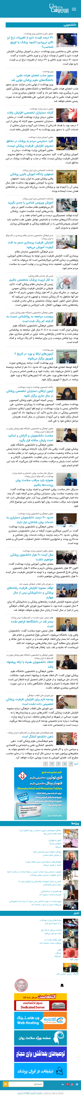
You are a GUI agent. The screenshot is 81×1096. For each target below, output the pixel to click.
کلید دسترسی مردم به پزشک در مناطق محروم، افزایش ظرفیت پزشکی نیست (29, 143)
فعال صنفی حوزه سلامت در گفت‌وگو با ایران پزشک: (32, 617)
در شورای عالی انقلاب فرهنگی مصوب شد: (36, 584)
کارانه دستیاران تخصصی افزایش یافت (30, 112)
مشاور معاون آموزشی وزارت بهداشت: (37, 551)
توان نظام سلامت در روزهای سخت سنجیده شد (50, 941)
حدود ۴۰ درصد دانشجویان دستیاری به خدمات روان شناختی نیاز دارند (29, 520)
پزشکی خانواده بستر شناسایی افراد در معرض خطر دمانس (47, 853)
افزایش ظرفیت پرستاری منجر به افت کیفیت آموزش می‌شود (30, 245)
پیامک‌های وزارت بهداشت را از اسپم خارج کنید (50, 922)
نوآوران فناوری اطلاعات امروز (30, 1093)
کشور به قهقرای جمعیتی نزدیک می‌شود (55, 843)
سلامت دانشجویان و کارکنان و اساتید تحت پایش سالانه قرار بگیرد (30, 438)
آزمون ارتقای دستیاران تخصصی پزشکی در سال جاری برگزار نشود (29, 393)
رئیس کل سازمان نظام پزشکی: (40, 276)
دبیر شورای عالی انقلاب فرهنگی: (40, 695)
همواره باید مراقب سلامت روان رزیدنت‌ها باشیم (34, 482)
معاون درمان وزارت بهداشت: (41, 108)
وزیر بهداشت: (47, 71)
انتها (76, 764)
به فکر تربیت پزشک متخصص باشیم (31, 280)
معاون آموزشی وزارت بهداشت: (40, 137)
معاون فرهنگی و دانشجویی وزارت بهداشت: (35, 513)
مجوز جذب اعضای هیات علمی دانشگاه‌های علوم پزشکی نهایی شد (32, 78)
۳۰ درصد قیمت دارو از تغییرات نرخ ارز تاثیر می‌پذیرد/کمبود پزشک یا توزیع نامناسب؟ (30, 42)
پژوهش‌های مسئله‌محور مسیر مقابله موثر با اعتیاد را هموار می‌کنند (43, 863)
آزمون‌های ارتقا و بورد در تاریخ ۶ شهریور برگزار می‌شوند (34, 356)
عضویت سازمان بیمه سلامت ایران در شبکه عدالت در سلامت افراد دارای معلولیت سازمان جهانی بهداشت (34, 873)
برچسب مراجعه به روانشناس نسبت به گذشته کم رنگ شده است (29, 319)
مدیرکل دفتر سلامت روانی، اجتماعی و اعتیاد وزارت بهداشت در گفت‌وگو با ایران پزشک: (32, 475)
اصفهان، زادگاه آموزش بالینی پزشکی (31, 174)
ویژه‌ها (75, 823)
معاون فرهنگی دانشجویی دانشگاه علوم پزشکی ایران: (31, 312)
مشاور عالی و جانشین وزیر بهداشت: (38, 33)
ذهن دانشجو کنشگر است (37, 736)
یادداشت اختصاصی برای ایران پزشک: (37, 170)
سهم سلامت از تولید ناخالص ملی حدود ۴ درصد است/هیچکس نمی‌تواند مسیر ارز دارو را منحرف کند (35, 903)
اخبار (76, 913)
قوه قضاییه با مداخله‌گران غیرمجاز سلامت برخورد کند (50, 893)
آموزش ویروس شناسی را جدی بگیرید (30, 202)
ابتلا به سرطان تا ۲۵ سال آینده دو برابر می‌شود (51, 932)
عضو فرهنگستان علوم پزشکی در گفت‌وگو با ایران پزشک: (30, 732)
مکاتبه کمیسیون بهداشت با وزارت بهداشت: (35, 387)
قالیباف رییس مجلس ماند (67, 974)
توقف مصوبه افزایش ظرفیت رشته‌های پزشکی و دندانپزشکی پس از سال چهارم (30, 593)
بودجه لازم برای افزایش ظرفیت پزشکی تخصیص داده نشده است (29, 702)
